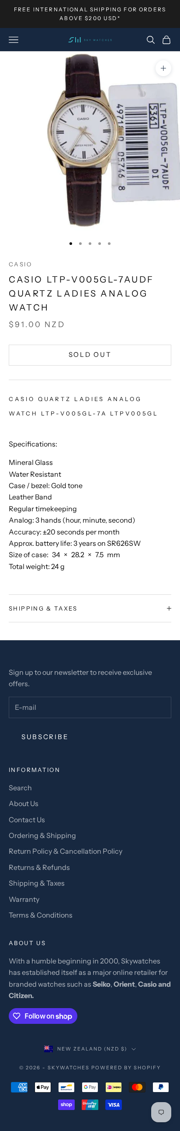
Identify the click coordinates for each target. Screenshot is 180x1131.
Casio (20, 264)
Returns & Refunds (39, 867)
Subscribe (45, 737)
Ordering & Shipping (42, 835)
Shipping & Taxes (37, 883)
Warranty (24, 899)
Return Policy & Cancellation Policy (65, 851)
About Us (23, 803)
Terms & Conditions (41, 915)
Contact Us (27, 819)
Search (20, 787)
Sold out (90, 354)
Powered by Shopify (126, 1068)
